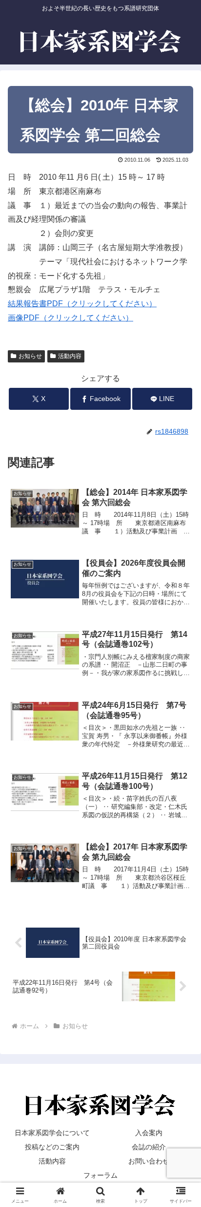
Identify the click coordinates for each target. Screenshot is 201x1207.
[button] (180, 1159)
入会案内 (148, 1133)
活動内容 (69, 356)
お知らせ (30, 356)
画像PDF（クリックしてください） (70, 318)
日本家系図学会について (52, 1133)
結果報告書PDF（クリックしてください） (82, 303)
